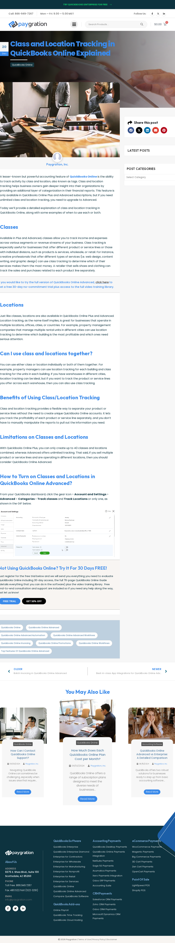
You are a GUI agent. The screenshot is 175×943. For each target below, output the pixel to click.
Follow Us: (140, 13)
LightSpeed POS (141, 885)
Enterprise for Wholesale (67, 861)
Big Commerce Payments (146, 856)
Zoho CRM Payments (104, 904)
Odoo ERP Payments (104, 880)
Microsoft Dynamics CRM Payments (106, 916)
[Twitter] (15, 908)
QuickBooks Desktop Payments (110, 846)
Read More (23, 792)
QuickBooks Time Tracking (67, 915)
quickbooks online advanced (44, 627)
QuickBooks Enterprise (65, 846)
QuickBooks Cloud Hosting (68, 920)
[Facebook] (152, 13)
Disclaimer (112, 939)
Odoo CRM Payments (104, 909)
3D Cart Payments (142, 861)
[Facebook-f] (8, 908)
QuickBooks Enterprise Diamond (71, 851)
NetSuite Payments (103, 860)
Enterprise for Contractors (67, 856)
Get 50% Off (34, 601)
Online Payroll (61, 910)
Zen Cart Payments (142, 866)
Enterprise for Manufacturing (69, 866)
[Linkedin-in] (23, 908)
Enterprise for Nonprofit (66, 871)
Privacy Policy (98, 939)
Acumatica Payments (104, 870)
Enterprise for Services (66, 881)
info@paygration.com (18, 899)
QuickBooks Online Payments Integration (109, 853)
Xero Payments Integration (107, 875)
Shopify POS (138, 890)
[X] (158, 13)
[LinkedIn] (163, 13)
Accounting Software (152, 744)
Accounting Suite (102, 885)
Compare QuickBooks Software (71, 896)
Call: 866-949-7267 (21, 13)
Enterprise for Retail (64, 876)
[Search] (142, 24)
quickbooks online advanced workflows (74, 635)
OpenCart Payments (143, 871)
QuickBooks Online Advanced (69, 891)
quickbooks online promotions (54, 643)
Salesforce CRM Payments (107, 899)
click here (102, 282)
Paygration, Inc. (32, 764)
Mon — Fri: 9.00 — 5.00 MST (57, 13)
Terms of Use (84, 939)
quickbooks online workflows (94, 643)
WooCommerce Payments (147, 846)
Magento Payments (143, 851)
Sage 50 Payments (103, 865)
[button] (131, 130)
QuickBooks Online (22, 64)
